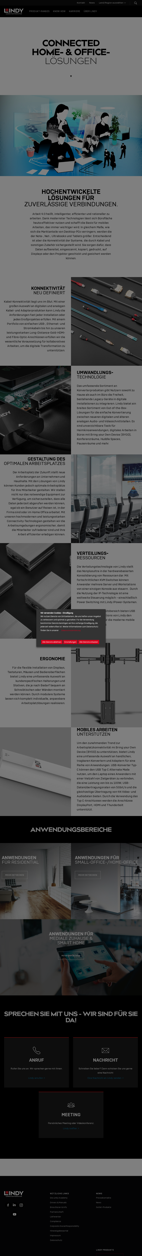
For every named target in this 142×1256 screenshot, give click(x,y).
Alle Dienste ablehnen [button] (51, 642)
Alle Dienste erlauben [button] (88, 642)
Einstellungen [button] (70, 642)
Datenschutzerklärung (71, 630)
